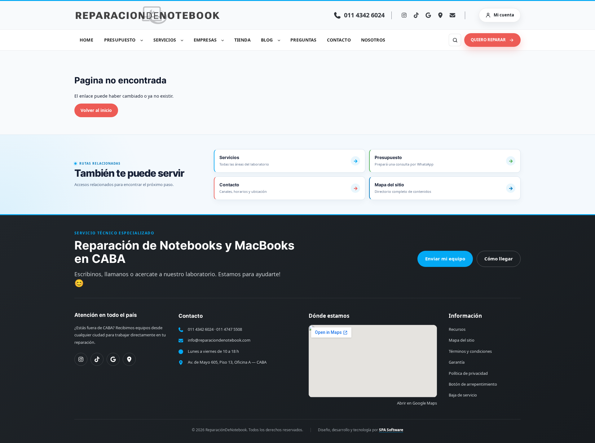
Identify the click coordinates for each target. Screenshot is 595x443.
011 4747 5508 (229, 329)
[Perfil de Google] (113, 359)
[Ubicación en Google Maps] (129, 359)
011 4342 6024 (201, 329)
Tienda (242, 40)
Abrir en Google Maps (417, 403)
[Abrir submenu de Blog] (278, 40)
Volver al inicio (96, 110)
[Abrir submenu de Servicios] (182, 40)
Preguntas (303, 40)
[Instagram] (404, 15)
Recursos (457, 329)
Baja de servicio (463, 395)
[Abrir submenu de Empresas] (222, 40)
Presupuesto (120, 40)
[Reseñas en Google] (428, 15)
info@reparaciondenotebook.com (219, 340)
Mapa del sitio (461, 340)
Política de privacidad (468, 373)
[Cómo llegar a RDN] (440, 15)
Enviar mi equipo (445, 258)
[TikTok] (416, 15)
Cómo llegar (498, 258)
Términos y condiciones (470, 351)
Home (86, 40)
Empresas (205, 40)
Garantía (457, 362)
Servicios (164, 40)
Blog (267, 40)
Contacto (339, 40)
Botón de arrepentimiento (473, 384)
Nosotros (373, 40)
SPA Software (391, 429)
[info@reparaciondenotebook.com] (452, 15)
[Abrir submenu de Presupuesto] (142, 40)
